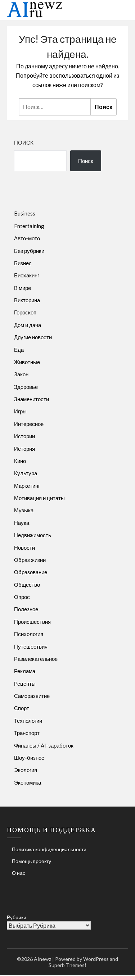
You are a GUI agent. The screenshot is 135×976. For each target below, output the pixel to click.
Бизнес (23, 263)
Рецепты (25, 683)
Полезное (26, 609)
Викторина (27, 300)
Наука (21, 522)
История (24, 448)
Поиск (23, 142)
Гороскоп (25, 312)
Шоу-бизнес (29, 757)
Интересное (29, 424)
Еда (19, 349)
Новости (24, 547)
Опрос (22, 597)
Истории (24, 436)
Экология (25, 770)
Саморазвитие (32, 696)
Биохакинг (26, 275)
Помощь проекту (31, 861)
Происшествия (32, 621)
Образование (30, 572)
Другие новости (33, 337)
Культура (25, 473)
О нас (18, 873)
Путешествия (31, 646)
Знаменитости (31, 399)
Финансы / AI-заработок (43, 745)
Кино (20, 461)
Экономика (27, 782)
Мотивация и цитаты (39, 498)
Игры (20, 411)
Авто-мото (27, 238)
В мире (22, 288)
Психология (28, 634)
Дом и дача (27, 325)
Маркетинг (27, 485)
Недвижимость (32, 535)
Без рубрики (29, 251)
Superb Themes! (67, 965)
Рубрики (16, 917)
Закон (21, 374)
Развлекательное (36, 658)
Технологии (28, 720)
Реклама (24, 671)
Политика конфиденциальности (49, 849)
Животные (27, 362)
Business (24, 213)
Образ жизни (30, 560)
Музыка (23, 510)
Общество (27, 584)
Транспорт (27, 733)
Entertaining (29, 226)
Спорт (21, 708)
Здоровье (26, 386)
